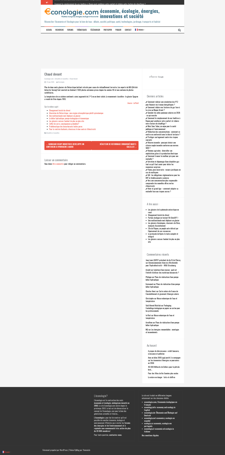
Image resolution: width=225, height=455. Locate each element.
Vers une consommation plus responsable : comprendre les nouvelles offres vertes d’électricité (162, 183)
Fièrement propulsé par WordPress (55, 450)
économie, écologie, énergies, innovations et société (130, 13)
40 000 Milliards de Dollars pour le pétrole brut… (164, 368)
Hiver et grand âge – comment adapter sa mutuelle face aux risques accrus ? (162, 190)
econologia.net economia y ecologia (158, 418)
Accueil (49, 30)
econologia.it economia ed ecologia (158, 428)
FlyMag (76, 450)
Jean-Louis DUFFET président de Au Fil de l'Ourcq (163, 260)
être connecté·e (58, 163)
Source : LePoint (133, 103)
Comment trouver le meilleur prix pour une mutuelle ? (162, 157)
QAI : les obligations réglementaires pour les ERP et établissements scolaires (163, 176)
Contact (128, 30)
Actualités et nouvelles (61, 79)
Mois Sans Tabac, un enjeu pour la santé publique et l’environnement (161, 127)
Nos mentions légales (150, 435)
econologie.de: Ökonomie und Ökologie (159, 412)
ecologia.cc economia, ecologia (156, 423)
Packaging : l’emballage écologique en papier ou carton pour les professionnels (163, 308)
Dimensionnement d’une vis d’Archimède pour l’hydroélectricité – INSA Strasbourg (162, 264)
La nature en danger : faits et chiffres (161, 377)
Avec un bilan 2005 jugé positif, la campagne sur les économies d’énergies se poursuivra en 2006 (164, 360)
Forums (70, 30)
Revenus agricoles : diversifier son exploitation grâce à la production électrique (162, 152)
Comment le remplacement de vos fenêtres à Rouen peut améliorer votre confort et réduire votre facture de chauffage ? (100, 2)
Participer (108, 30)
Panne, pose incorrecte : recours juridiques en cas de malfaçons (163, 171)
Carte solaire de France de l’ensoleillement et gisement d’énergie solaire (162, 292)
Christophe (61, 82)
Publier (118, 30)
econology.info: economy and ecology (158, 407)
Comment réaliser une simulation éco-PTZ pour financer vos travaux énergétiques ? (162, 103)
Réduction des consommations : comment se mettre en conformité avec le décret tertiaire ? (163, 133)
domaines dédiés (162, 398)
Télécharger (95, 30)
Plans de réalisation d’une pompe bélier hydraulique (162, 278)
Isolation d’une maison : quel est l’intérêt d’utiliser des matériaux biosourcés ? (162, 271)
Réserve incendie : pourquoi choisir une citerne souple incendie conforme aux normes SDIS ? (162, 145)
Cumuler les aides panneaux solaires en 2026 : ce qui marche (163, 114)
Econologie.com (48, 79)
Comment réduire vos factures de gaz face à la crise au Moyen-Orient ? (163, 108)
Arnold (148, 269)
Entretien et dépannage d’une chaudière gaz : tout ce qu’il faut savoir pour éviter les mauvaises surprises (163, 164)
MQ (147, 329)
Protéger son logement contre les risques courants (162, 138)
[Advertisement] (112, 51)
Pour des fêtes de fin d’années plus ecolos (163, 373)
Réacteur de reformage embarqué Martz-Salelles (118, 145)
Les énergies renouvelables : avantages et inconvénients (162, 331)
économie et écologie (102, 403)
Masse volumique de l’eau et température (161, 300)
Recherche (59, 30)
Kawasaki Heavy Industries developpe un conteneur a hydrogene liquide (65, 145)
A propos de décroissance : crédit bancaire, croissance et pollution (163, 352)
